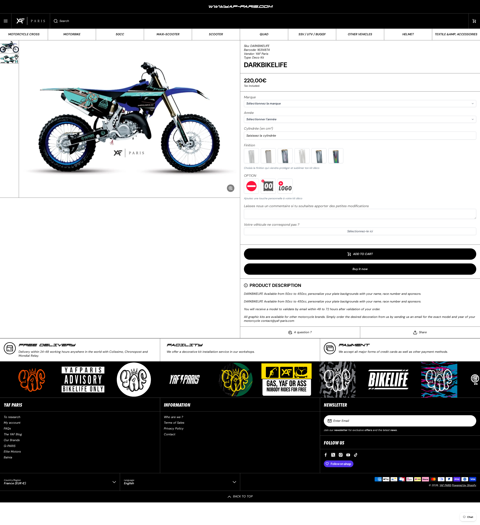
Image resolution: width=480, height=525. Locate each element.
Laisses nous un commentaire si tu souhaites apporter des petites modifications (306, 206)
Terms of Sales (174, 423)
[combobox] (259, 21)
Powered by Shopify (464, 485)
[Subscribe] (471, 420)
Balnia (8, 457)
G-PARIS (9, 446)
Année (249, 113)
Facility (184, 345)
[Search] (54, 21)
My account (12, 423)
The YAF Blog (13, 434)
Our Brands (12, 440)
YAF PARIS (445, 485)
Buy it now (360, 269)
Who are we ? (173, 417)
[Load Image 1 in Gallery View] (9, 46)
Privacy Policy (174, 428)
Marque (250, 97)
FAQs (7, 428)
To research (12, 417)
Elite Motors (12, 452)
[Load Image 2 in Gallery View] (9, 58)
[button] (474, 21)
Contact (169, 434)
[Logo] (30, 21)
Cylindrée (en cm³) (258, 129)
